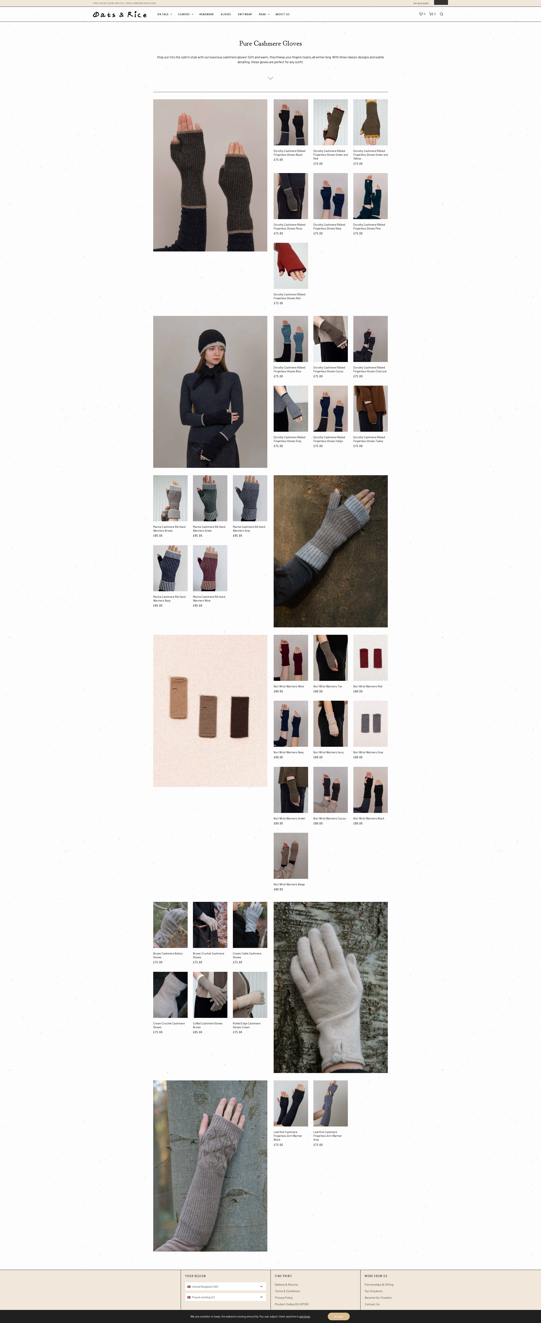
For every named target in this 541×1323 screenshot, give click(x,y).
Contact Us (372, 1304)
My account (421, 3)
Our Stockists (374, 1291)
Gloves (226, 14)
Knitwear (245, 14)
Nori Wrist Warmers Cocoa (329, 818)
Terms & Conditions (287, 1291)
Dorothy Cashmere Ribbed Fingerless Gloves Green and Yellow (370, 154)
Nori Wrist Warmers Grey (368, 752)
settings (304, 1316)
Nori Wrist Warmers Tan (327, 686)
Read (262, 14)
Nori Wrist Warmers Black (368, 818)
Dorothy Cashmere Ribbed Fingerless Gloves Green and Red (330, 154)
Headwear (206, 14)
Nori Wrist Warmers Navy (289, 752)
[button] (422, 14)
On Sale (163, 14)
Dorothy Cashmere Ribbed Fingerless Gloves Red (289, 296)
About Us (283, 14)
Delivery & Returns (286, 1284)
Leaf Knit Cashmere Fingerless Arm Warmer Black (288, 1135)
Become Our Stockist (378, 1297)
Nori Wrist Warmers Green (289, 818)
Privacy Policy (284, 1297)
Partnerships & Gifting (379, 1284)
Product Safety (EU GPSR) (292, 1304)
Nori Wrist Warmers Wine (289, 686)
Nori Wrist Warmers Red (367, 686)
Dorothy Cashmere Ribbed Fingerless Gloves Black (289, 152)
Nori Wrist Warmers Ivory (328, 752)
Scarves (184, 14)
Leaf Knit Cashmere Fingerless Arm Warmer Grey (327, 1135)
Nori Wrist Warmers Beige (289, 884)
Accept (338, 1316)
